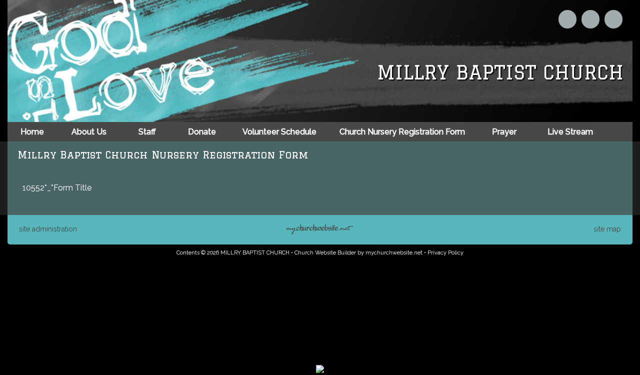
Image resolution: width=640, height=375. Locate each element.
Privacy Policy (446, 253)
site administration (48, 229)
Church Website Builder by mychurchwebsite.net (358, 253)
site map (607, 229)
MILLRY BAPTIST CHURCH (500, 72)
